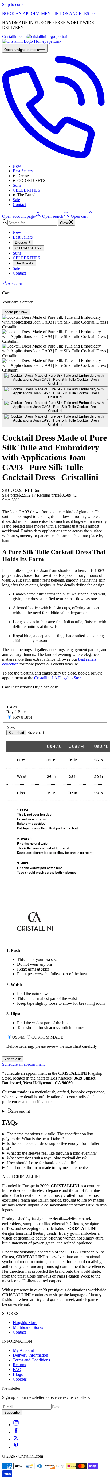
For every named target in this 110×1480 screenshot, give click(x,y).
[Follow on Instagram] (16, 1424)
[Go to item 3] (55, 407)
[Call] (55, 157)
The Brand (26, 195)
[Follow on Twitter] (16, 1439)
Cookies (20, 1379)
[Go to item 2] (55, 393)
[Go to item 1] (55, 379)
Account (14, 284)
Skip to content (15, 4)
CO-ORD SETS (31, 180)
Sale (16, 199)
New (17, 166)
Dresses (23, 175)
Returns (19, 1364)
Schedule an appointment (23, 1064)
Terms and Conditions (31, 1360)
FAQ (17, 1369)
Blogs (18, 1374)
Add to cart (12, 1059)
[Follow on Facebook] (16, 1432)
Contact (19, 204)
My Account (23, 1350)
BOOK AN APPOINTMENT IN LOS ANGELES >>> (50, 13)
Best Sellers (23, 171)
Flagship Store (25, 1322)
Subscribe (12, 1413)
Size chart (16, 733)
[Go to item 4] (55, 420)
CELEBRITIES (26, 190)
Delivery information (30, 1355)
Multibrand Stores (28, 1327)
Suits (17, 185)
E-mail (57, 1406)
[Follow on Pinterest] (16, 1447)
